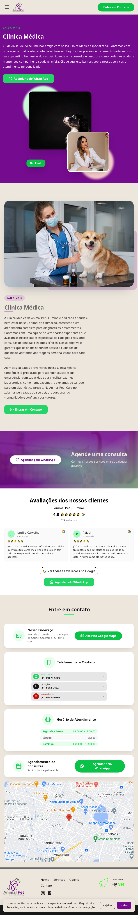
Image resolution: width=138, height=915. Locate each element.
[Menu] (7, 7)
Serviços (59, 880)
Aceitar (124, 905)
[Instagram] (43, 893)
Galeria (74, 880)
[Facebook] (49, 893)
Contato (46, 886)
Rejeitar (107, 905)
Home (45, 880)
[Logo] (18, 7)
